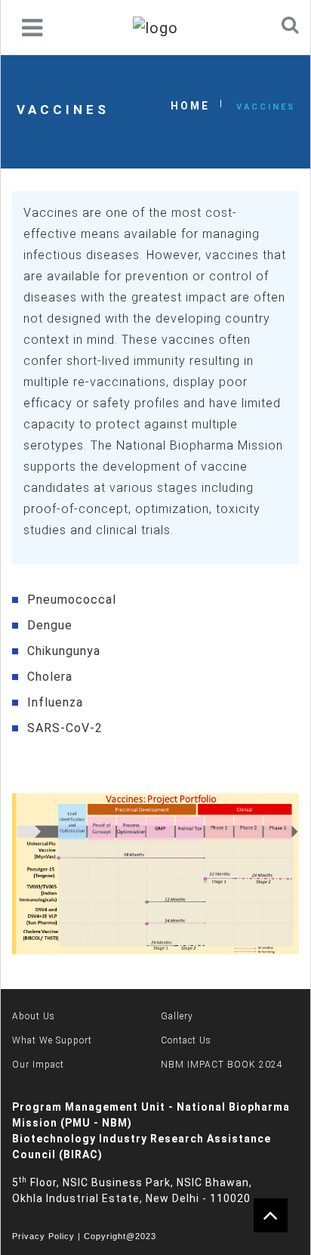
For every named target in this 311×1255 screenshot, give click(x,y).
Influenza (55, 702)
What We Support (52, 1040)
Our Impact (38, 1064)
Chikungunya (63, 651)
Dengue (49, 625)
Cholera (49, 676)
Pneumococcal (71, 599)
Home (190, 106)
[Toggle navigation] (32, 28)
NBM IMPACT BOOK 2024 (222, 1064)
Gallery (177, 1016)
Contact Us (186, 1040)
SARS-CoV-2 (65, 728)
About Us (33, 1016)
